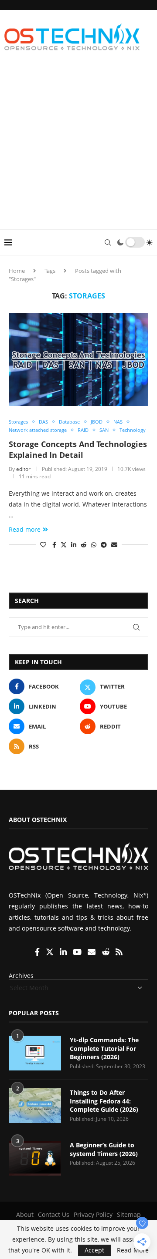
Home (17, 271)
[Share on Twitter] (64, 544)
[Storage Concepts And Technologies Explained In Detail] (78, 359)
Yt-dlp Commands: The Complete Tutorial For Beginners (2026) (104, 1048)
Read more (25, 529)
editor (23, 469)
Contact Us (53, 1214)
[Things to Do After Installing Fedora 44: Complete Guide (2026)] (35, 1105)
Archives (21, 975)
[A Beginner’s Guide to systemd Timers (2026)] (35, 1158)
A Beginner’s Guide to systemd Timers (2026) (104, 1149)
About (25, 1214)
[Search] (107, 242)
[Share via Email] (114, 544)
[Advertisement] (78, 147)
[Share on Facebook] (54, 544)
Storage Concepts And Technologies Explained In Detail (78, 449)
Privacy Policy (93, 1214)
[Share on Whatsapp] (93, 544)
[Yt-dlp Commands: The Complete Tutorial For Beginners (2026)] (35, 1053)
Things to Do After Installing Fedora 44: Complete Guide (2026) (104, 1100)
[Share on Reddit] (84, 544)
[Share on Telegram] (104, 544)
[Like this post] (43, 544)
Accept (94, 1250)
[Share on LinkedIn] (73, 544)
